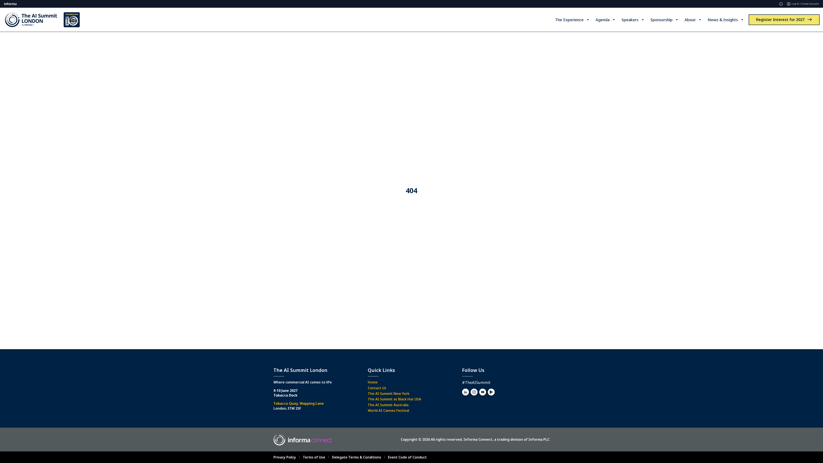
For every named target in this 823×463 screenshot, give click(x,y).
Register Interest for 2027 (780, 19)
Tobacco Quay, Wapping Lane (298, 403)
